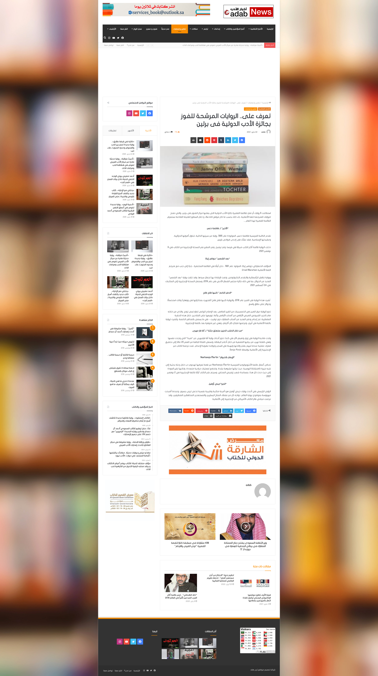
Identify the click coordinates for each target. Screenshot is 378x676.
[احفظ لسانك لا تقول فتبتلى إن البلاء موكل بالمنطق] (144, 372)
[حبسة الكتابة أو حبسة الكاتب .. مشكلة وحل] (144, 359)
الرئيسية (270, 29)
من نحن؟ (130, 45)
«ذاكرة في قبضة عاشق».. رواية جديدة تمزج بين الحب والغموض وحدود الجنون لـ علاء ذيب (142, 261)
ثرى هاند (254, 670)
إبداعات (217, 29)
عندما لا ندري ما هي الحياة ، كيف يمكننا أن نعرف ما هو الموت (121, 384)
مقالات (195, 29)
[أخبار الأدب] (248, 12)
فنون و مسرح (151, 29)
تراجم (206, 29)
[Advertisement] (189, 70)
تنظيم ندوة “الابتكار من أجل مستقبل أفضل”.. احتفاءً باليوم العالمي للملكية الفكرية (220, 578)
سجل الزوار (137, 29)
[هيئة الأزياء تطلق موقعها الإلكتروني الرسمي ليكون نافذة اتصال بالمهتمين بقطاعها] (254, 583)
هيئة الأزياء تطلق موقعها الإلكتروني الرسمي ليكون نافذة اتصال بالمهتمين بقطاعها (257, 598)
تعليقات (112, 130)
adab (263, 132)
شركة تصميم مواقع (266, 670)
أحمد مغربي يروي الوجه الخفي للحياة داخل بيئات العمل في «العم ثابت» (232, 45)
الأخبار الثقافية (256, 29)
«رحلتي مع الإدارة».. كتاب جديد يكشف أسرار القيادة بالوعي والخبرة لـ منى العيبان (121, 193)
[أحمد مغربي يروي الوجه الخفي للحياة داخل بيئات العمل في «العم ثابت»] (144, 180)
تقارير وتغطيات (179, 29)
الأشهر (131, 130)
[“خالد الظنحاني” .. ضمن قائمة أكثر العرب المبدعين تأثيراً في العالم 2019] (180, 583)
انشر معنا (124, 29)
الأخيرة (148, 130)
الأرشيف (112, 29)
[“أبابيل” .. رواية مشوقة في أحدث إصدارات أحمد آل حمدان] (144, 332)
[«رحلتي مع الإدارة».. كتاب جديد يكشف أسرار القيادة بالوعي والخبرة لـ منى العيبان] (144, 194)
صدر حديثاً (165, 29)
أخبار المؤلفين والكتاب (235, 29)
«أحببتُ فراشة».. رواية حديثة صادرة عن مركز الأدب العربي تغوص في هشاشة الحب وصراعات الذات (118, 261)
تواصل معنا (109, 45)
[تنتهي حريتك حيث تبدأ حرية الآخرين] (144, 345)
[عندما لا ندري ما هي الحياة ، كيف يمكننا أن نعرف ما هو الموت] (144, 385)
